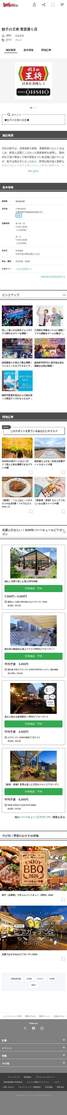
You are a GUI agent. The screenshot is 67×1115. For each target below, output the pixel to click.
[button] (31, 107)
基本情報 (8, 187)
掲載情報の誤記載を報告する (53, 276)
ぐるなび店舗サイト (24, 268)
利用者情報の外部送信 (13, 1082)
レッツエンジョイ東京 (12, 1016)
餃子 (34, 984)
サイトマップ (13, 1077)
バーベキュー (27, 817)
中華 (52, 978)
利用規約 (27, 1077)
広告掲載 (49, 1087)
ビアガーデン (44, 817)
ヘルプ (56, 1082)
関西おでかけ (30, 1016)
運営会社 (60, 1087)
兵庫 (30, 978)
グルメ (41, 978)
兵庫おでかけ (59, 1016)
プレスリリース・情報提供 (29, 1087)
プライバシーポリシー (45, 1077)
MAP (18, 216)
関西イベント (44, 1016)
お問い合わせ (8, 1087)
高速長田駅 (16, 978)
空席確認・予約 (33, 588)
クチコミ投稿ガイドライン (38, 1082)
